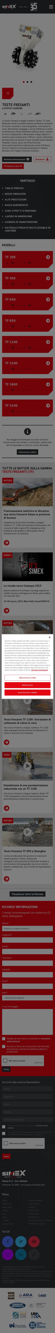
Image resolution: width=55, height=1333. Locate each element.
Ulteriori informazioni (39, 670)
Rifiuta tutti (27, 685)
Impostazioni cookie (27, 678)
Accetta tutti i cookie (27, 692)
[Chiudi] (50, 637)
